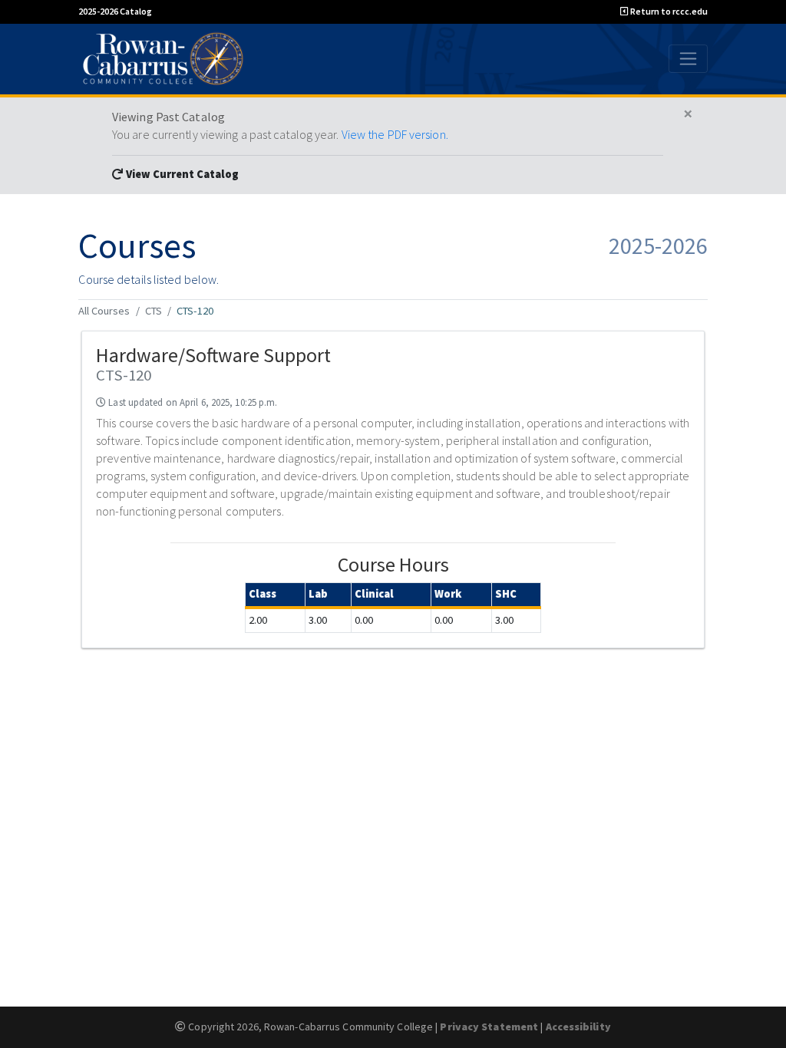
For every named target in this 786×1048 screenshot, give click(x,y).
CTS (153, 311)
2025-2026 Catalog (115, 11)
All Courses (104, 311)
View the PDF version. (395, 134)
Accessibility (578, 1026)
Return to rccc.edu (668, 11)
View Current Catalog (181, 174)
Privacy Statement (489, 1026)
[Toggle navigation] (688, 58)
